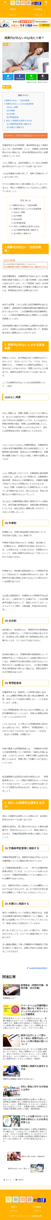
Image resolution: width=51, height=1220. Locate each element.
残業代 (7, 87)
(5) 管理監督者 (13, 117)
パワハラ (37, 1211)
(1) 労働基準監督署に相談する (19, 124)
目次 (22, 200)
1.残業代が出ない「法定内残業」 (17, 100)
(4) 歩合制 (11, 114)
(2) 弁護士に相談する (15, 127)
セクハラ (14, 1211)
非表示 (25, 95)
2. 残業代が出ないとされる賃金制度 (19, 104)
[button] (45, 618)
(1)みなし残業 (12, 107)
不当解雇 (37, 1207)
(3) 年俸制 (11, 110)
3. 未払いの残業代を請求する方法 (18, 121)
